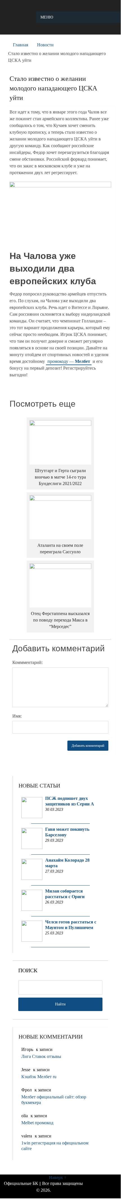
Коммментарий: (27, 662)
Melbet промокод (37, 1122)
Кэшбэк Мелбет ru (38, 1076)
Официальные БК (21, 1183)
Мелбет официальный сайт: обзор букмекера (53, 1099)
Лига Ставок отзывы (41, 1056)
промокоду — (68, 361)
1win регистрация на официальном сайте (54, 1146)
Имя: (17, 716)
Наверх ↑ (57, 1177)
